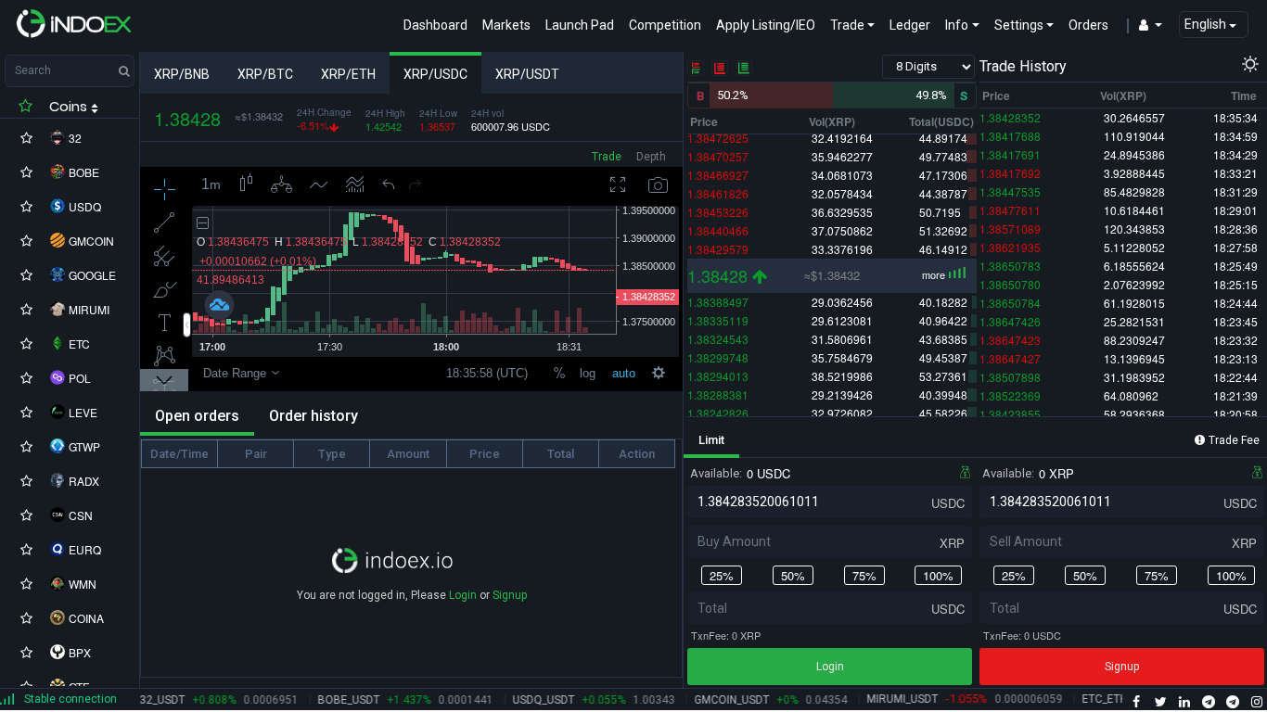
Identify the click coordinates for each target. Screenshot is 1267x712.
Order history (313, 416)
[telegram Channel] (1233, 702)
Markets (506, 25)
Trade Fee (1234, 440)
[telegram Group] (1208, 702)
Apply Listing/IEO (769, 24)
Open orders (197, 416)
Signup (510, 595)
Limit (711, 440)
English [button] (1206, 24)
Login (463, 595)
